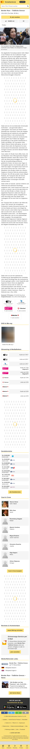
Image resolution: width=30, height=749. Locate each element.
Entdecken (9, 747)
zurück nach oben (15, 732)
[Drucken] (25, 713)
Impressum (22, 722)
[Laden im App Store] (21, 707)
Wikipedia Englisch (10, 670)
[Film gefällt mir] (9, 21)
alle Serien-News (15, 693)
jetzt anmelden (15, 652)
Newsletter (24, 719)
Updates (5, 719)
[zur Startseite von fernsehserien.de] (2, 2)
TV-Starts (21, 747)
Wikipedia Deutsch (10, 667)
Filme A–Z (15, 722)
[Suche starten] (27, 6)
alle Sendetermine (15, 492)
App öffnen (22, 1)
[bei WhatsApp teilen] (18, 713)
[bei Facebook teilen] (4, 713)
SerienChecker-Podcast (15, 719)
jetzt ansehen (16, 17)
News (3, 747)
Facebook (22, 729)
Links (17, 729)
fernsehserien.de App (15, 702)
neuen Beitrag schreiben (15, 630)
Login (27, 747)
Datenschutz (6, 726)
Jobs (26, 726)
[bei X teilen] (11, 713)
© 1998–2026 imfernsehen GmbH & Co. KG (15, 716)
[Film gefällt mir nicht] (24, 21)
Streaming (15, 747)
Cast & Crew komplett (15, 571)
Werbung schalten (9, 729)
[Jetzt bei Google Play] (9, 707)
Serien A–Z (8, 722)
